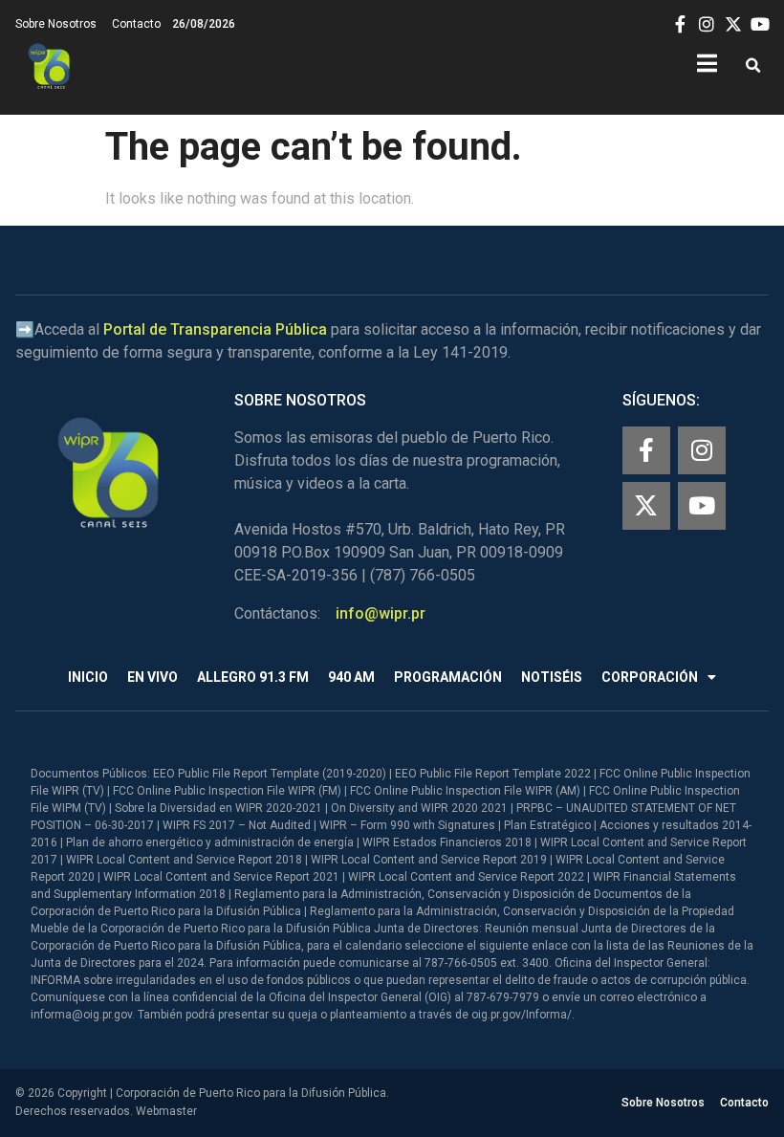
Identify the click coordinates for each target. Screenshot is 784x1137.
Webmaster (166, 1111)
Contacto (136, 24)
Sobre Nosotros (56, 24)
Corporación (649, 677)
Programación (448, 677)
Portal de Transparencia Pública (215, 329)
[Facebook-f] (646, 450)
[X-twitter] (646, 506)
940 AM (351, 677)
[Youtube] (702, 506)
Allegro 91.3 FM (253, 677)
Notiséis (551, 677)
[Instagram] (702, 450)
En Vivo (152, 677)
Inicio (88, 677)
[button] (753, 66)
